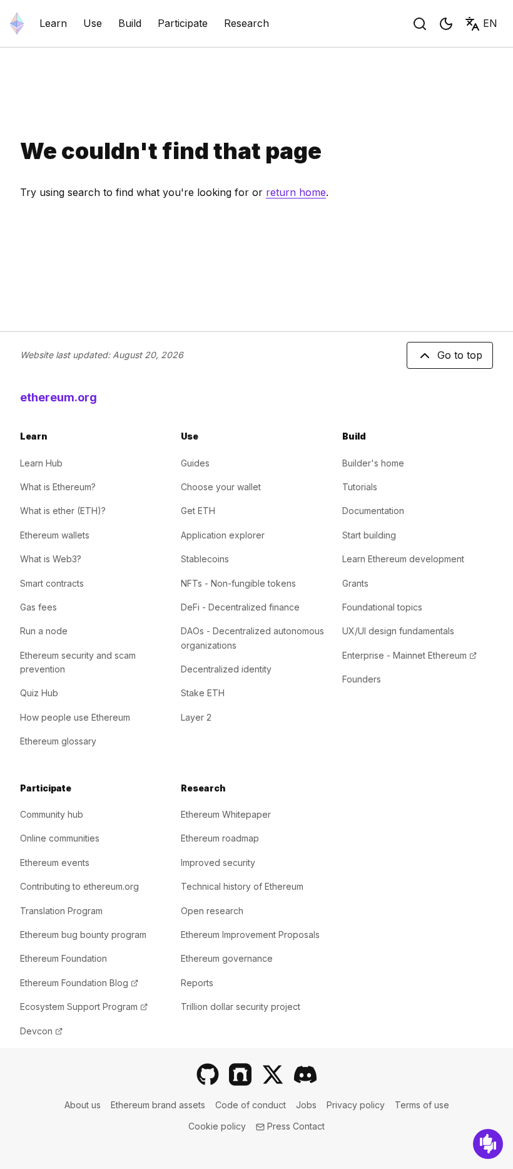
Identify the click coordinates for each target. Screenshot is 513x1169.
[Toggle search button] (420, 24)
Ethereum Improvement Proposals (250, 934)
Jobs (306, 1104)
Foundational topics (382, 607)
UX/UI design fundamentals (398, 631)
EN (490, 23)
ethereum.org (58, 397)
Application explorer (223, 535)
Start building (369, 535)
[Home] (17, 23)
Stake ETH (203, 692)
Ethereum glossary (58, 741)
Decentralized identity (226, 669)
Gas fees (38, 607)
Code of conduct (250, 1104)
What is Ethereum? (58, 487)
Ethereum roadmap (220, 838)
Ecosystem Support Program (84, 1006)
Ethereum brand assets (158, 1104)
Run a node (44, 631)
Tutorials (359, 487)
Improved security (218, 862)
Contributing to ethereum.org (79, 886)
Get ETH (198, 510)
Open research (212, 910)
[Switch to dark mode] (446, 24)
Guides (195, 463)
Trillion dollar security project (240, 1006)
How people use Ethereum (75, 717)
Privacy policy (356, 1104)
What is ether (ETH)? (63, 510)
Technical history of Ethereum (242, 886)
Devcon (41, 1031)
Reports (197, 982)
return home (296, 192)
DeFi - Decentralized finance (240, 607)
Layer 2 (196, 717)
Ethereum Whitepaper (226, 814)
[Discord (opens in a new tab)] (305, 1074)
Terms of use (422, 1104)
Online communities (59, 838)
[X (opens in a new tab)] (273, 1074)
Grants (355, 583)
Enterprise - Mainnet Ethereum (409, 655)
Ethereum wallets (54, 535)
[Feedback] (488, 1144)
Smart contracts (52, 583)
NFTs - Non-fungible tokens (238, 583)
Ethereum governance (227, 958)
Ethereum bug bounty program (83, 934)
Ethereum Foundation (63, 958)
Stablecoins (205, 559)
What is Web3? (50, 559)
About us (82, 1104)
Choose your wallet (221, 487)
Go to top (459, 355)
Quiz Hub (39, 692)
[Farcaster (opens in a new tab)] (240, 1074)
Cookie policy (217, 1126)
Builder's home (373, 463)
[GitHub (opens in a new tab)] (207, 1074)
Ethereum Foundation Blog (79, 982)
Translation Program (61, 910)
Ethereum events (54, 862)
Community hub (51, 814)
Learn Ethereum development (403, 559)
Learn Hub (41, 463)
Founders (361, 679)
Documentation (373, 510)
